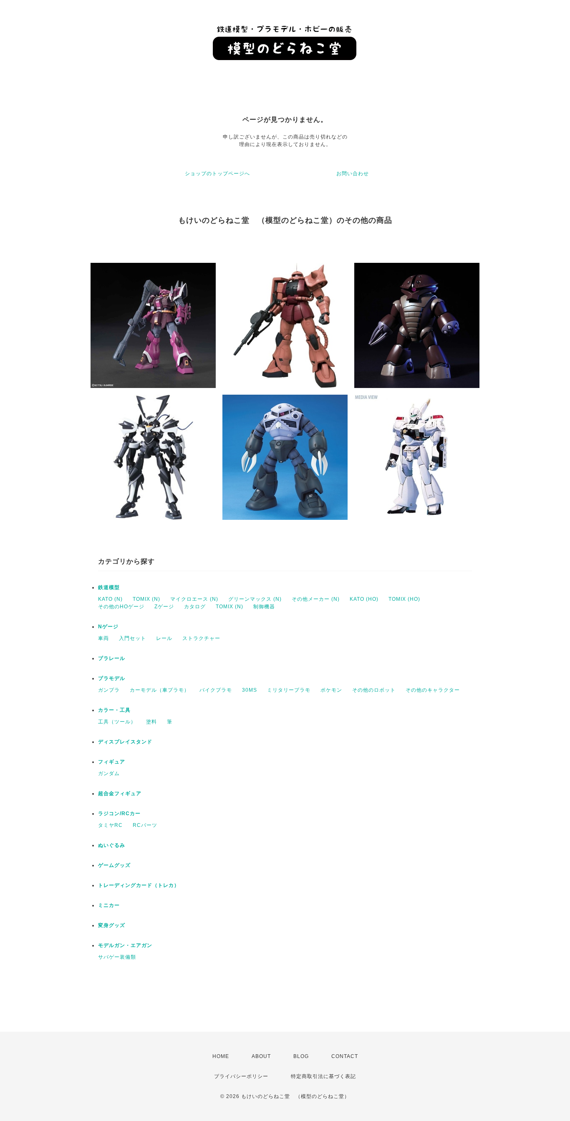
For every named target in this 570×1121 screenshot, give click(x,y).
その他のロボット (374, 690)
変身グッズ (111, 925)
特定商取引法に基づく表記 (323, 1076)
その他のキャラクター (433, 690)
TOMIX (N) (146, 599)
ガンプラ (109, 690)
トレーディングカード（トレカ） (138, 885)
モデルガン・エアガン (125, 945)
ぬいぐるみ (111, 845)
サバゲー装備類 (117, 957)
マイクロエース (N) (194, 599)
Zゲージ (164, 607)
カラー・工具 (114, 710)
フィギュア (111, 762)
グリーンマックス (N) (255, 599)
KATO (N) (110, 599)
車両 (103, 638)
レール (164, 638)
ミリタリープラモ (288, 690)
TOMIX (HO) (404, 599)
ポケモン (331, 690)
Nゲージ (108, 627)
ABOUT (261, 1056)
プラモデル (111, 678)
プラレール (111, 658)
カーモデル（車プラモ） (159, 690)
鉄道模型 (109, 587)
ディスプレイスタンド (125, 742)
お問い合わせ (352, 173)
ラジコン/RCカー (119, 813)
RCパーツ (145, 825)
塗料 (151, 722)
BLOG (301, 1056)
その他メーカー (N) (316, 599)
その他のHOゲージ (121, 607)
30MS (249, 690)
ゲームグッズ (114, 865)
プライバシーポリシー (241, 1076)
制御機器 (264, 607)
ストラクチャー (201, 638)
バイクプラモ (215, 690)
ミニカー (109, 905)
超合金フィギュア (119, 793)
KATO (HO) (364, 599)
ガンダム (109, 773)
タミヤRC (110, 825)
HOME (220, 1056)
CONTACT (344, 1056)
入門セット (132, 638)
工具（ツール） (117, 722)
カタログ (195, 607)
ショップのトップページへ (217, 173)
